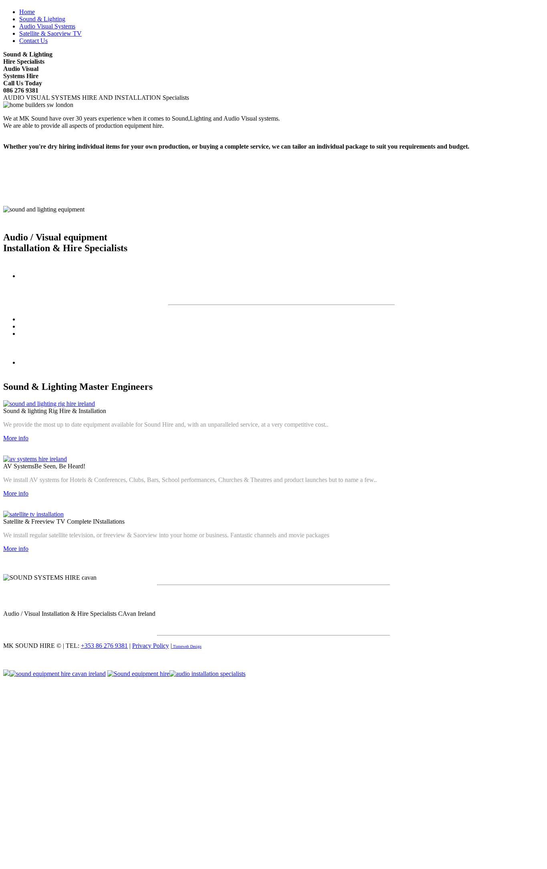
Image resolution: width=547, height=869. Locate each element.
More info (15, 438)
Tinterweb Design (186, 646)
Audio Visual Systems (47, 26)
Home (27, 11)
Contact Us (33, 40)
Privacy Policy (150, 645)
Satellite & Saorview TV (50, 33)
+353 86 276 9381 (104, 645)
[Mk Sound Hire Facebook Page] (138, 673)
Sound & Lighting (42, 19)
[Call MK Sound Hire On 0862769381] (6, 673)
